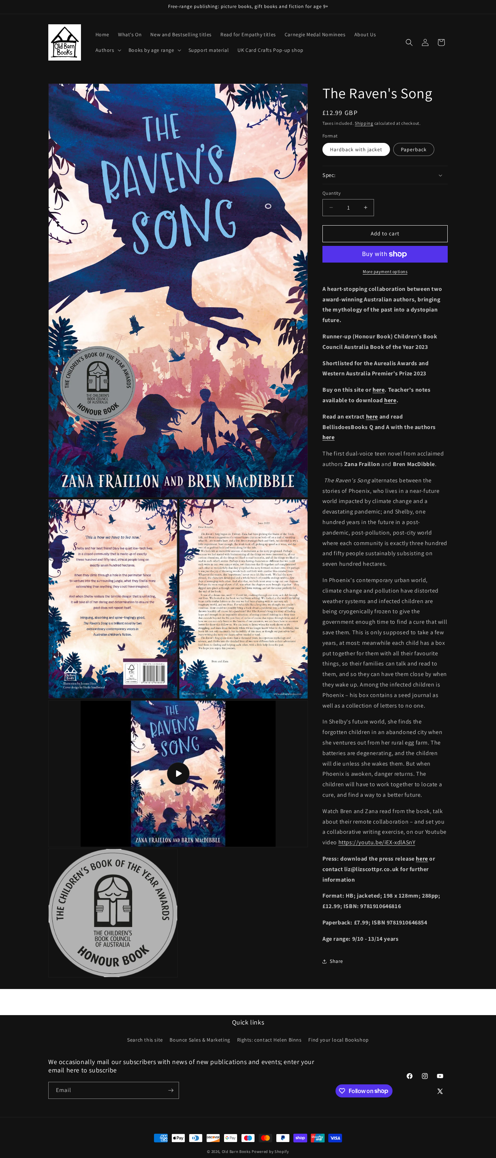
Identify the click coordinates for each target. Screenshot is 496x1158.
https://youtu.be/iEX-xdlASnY (376, 842)
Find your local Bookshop (338, 1040)
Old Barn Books (236, 1151)
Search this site (145, 1040)
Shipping (364, 123)
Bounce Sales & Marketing (200, 1040)
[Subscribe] (171, 1090)
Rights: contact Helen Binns (269, 1040)
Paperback (414, 149)
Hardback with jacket (356, 149)
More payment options (385, 271)
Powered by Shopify (270, 1151)
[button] (107, 50)
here (379, 389)
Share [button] (336, 961)
